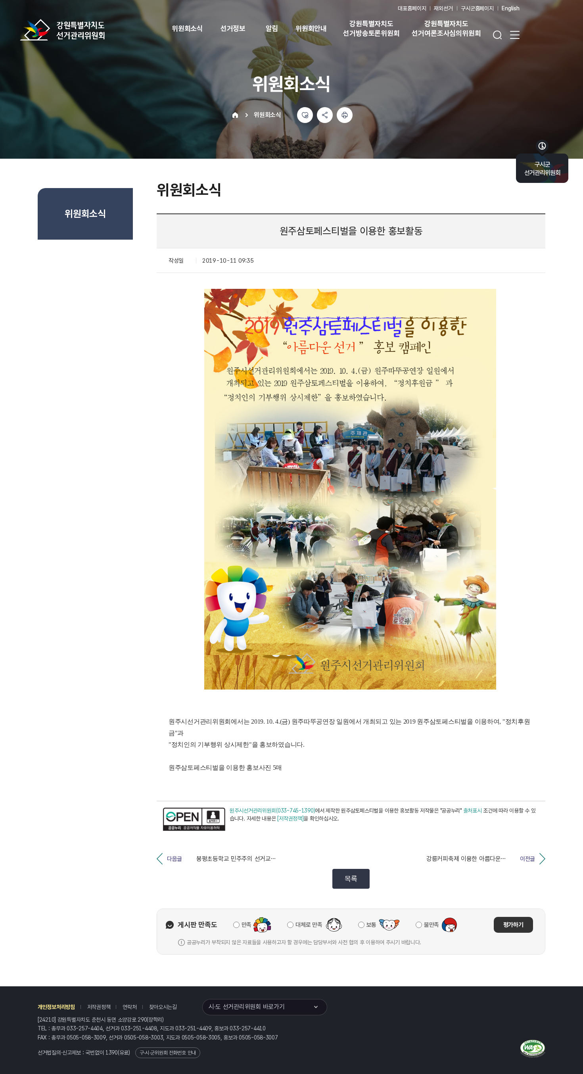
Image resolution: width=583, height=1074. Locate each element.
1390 (111, 1052)
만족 (246, 924)
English (511, 8)
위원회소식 (187, 28)
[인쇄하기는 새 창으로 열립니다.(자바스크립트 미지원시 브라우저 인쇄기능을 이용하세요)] (345, 115)
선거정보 (233, 28)
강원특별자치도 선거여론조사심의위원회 (446, 28)
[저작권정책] (290, 818)
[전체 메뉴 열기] (515, 35)
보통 (371, 924)
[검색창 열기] (497, 35)
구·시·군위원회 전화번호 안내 (168, 1053)
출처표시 (472, 810)
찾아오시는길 (163, 1007)
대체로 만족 (308, 924)
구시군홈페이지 (477, 8)
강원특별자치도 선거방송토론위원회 (371, 28)
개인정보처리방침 (56, 1007)
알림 (272, 28)
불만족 (431, 924)
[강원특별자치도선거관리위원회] (87, 29)
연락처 (129, 1007)
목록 (351, 878)
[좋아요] (305, 115)
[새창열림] (194, 819)
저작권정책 (99, 1007)
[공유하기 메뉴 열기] (325, 115)
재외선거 (443, 8)
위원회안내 (311, 28)
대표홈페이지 (412, 8)
